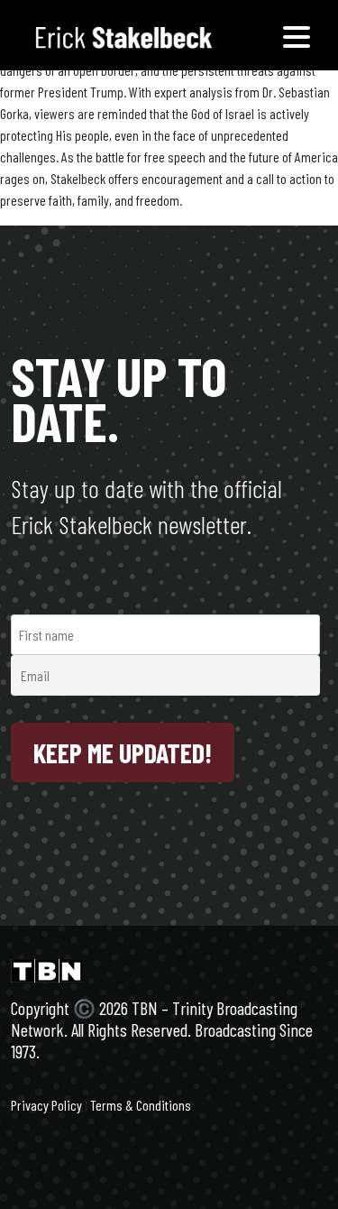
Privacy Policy (46, 1104)
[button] (296, 35)
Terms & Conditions (140, 1104)
